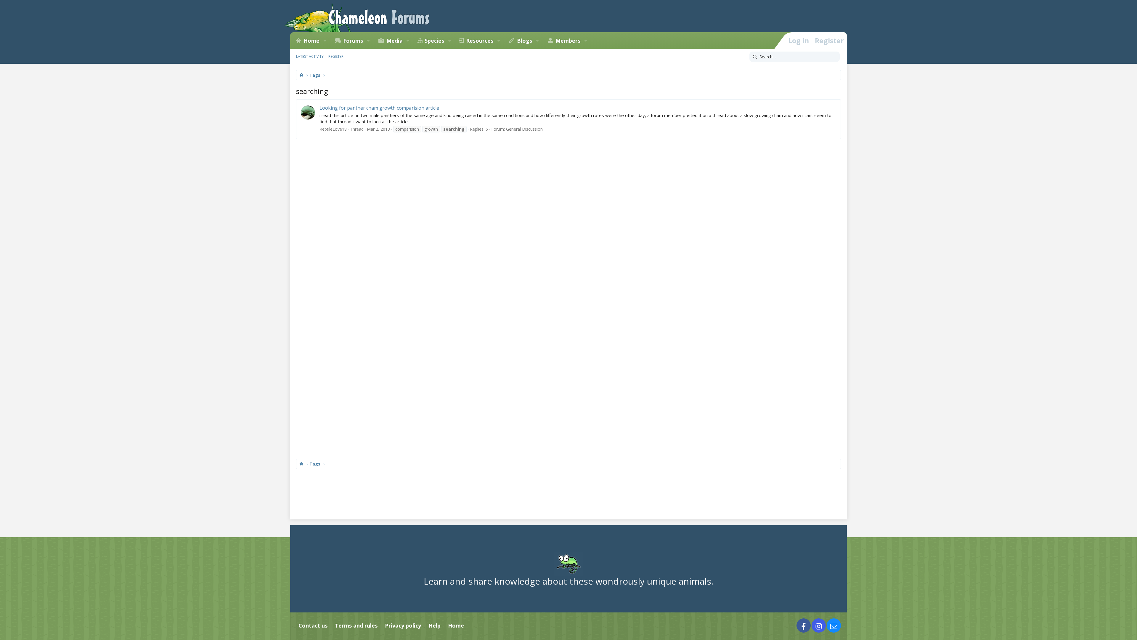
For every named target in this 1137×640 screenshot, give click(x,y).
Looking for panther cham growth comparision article (379, 108)
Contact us (312, 625)
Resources (479, 40)
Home (311, 40)
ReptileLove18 (333, 129)
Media (394, 40)
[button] (325, 40)
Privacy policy (403, 625)
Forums (353, 40)
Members (567, 40)
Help (434, 625)
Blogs (524, 40)
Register (335, 56)
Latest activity (310, 56)
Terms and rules (356, 625)
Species (434, 40)
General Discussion (524, 129)
